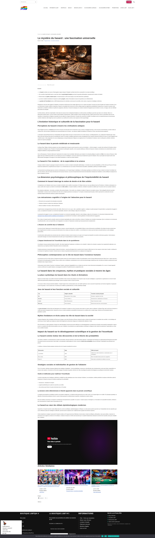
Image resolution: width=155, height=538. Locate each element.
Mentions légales (84, 526)
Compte (129, 1)
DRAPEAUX (63, 7)
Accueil (39, 34)
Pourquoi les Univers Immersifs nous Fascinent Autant (76, 485)
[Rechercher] (35, 2)
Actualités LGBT (112, 517)
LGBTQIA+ (41, 492)
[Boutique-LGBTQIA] (23, 8)
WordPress (31, 532)
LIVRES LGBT (123, 7)
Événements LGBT (113, 519)
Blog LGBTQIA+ (112, 515)
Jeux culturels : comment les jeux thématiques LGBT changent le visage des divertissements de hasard (49, 486)
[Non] (153, 536)
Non (105, 536)
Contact (21, 521)
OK (102, 536)
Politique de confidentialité (113, 536)
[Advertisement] (77, 20)
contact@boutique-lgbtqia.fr (26, 530)
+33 (23, 526)
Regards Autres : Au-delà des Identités (51, 40)
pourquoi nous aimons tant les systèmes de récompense (51, 215)
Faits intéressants (97, 492)
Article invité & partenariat (114, 521)
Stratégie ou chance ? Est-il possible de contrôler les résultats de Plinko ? (102, 486)
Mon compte (22, 517)
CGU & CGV (83, 528)
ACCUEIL (46, 7)
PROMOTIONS (115, 7)
